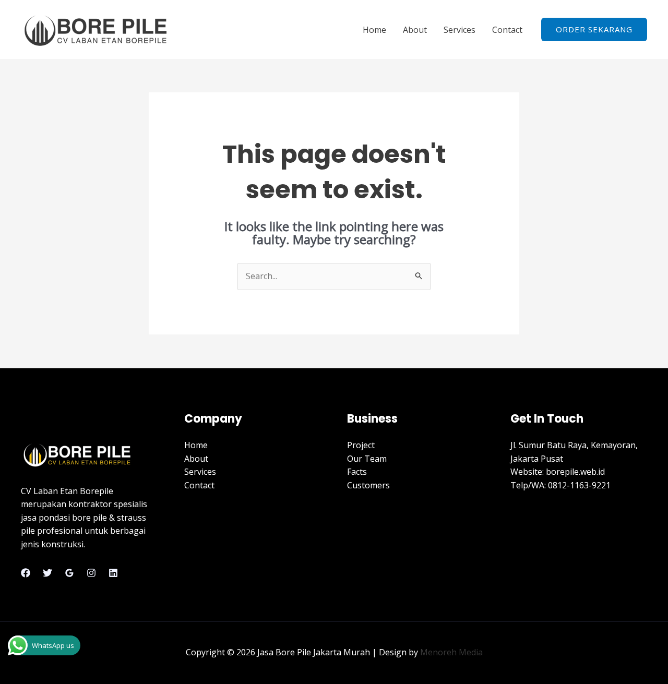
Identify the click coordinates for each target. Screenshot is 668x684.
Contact (507, 29)
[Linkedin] (113, 573)
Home (374, 29)
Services (459, 29)
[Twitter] (47, 573)
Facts (357, 471)
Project (361, 445)
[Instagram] (91, 573)
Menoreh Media (451, 652)
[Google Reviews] (69, 573)
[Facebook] (25, 573)
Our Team (367, 458)
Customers (368, 485)
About (415, 29)
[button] (594, 29)
